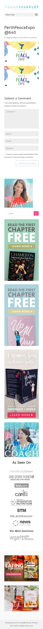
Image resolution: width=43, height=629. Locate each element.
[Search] (36, 213)
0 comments (32, 38)
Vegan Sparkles (11, 38)
